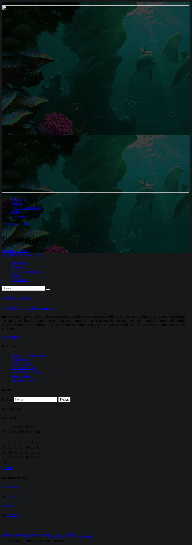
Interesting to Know (26, 372)
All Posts (21, 251)
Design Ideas (20, 359)
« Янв (7, 468)
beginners (56, 535)
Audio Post (8, 505)
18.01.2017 (10, 308)
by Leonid (28, 308)
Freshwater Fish (23, 368)
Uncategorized (22, 381)
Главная (8, 251)
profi (88, 536)
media (81, 536)
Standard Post (10, 487)
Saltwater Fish (21, 376)
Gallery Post (17, 298)
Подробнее (10, 337)
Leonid (12, 496)
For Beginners (21, 364)
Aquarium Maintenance (28, 355)
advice (11, 535)
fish (71, 535)
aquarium (34, 535)
